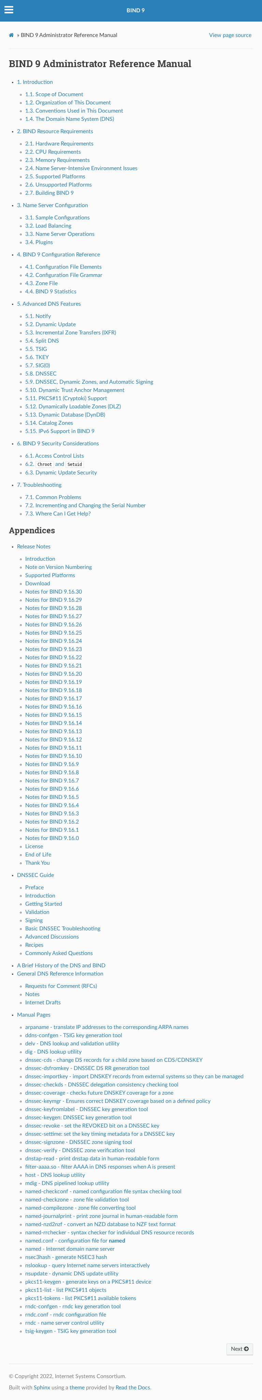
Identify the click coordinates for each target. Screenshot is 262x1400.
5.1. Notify (38, 316)
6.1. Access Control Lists (54, 456)
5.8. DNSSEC (41, 374)
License (34, 846)
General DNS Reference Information (60, 974)
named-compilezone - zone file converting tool (80, 1208)
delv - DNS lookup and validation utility (72, 1043)
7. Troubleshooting (39, 485)
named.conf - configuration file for (75, 1241)
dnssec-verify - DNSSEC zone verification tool (80, 1150)
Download (37, 583)
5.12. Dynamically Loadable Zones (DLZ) (73, 406)
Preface (34, 887)
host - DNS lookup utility (55, 1175)
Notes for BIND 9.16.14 (53, 723)
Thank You (37, 863)
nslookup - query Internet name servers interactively (87, 1265)
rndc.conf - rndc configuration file (65, 1315)
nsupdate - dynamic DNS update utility (71, 1273)
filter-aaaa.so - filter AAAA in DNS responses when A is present (100, 1167)
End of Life (38, 854)
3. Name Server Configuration (52, 205)
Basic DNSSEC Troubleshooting (62, 928)
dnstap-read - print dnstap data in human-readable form (92, 1158)
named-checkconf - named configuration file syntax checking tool (103, 1191)
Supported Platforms (50, 575)
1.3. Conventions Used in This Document (74, 111)
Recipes (34, 945)
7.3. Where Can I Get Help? (58, 514)
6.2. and (53, 464)
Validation (37, 912)
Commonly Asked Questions (59, 953)
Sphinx (42, 1387)
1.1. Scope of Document (54, 94)
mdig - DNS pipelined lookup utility (67, 1183)
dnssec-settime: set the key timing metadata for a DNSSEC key (100, 1134)
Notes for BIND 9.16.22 (53, 657)
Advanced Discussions (52, 937)
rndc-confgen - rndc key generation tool (73, 1306)
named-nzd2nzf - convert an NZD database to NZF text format (100, 1224)
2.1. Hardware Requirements (59, 144)
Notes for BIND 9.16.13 (53, 731)
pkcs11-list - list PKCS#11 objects (65, 1290)
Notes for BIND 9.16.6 (52, 789)
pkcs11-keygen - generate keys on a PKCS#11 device (88, 1282)
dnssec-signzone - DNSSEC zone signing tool (78, 1142)
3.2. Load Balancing (48, 226)
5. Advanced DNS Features (49, 304)
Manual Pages (33, 1015)
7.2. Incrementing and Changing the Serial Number (85, 505)
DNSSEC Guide (35, 875)
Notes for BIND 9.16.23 (53, 649)
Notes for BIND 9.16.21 (53, 666)
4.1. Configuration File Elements (63, 267)
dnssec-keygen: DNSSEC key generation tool (78, 1117)
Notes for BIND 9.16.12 (53, 739)
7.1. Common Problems (53, 497)
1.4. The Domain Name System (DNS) (69, 119)
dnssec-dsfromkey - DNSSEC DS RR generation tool (87, 1068)
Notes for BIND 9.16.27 (53, 616)
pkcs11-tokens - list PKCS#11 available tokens (80, 1298)
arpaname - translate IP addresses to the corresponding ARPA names (107, 1027)
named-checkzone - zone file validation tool (77, 1199)
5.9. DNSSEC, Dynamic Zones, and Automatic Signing (89, 382)
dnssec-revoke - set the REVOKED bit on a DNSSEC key (92, 1126)
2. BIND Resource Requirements (55, 131)
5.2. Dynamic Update (50, 324)
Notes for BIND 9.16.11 (53, 748)
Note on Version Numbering (58, 567)
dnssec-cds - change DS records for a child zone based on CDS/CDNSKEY (114, 1060)
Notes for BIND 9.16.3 (52, 813)
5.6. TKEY (37, 357)
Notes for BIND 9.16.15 (53, 715)
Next (237, 1349)
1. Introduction (35, 82)
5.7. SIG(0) (37, 365)
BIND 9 (136, 10)
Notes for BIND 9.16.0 (52, 838)
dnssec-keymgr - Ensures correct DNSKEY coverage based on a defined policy (117, 1101)
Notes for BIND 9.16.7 (52, 781)
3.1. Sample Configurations (57, 217)
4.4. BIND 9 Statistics (50, 291)
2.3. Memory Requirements (57, 160)
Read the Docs (133, 1387)
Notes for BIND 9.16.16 (53, 707)
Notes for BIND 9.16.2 (52, 822)
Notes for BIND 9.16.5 (52, 797)
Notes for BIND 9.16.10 (53, 756)
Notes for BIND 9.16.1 (52, 830)
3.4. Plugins (39, 242)
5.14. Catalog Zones (49, 423)
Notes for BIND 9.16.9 (52, 764)
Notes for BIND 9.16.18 (53, 690)
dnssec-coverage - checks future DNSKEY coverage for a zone (99, 1093)
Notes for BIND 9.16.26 (53, 624)
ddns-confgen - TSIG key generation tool (73, 1035)
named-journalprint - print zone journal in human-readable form (101, 1216)
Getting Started (43, 904)
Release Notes (33, 546)
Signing (34, 920)
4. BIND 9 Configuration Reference (58, 254)
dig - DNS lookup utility (53, 1052)
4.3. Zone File (41, 283)
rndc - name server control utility (64, 1323)
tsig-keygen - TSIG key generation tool (70, 1331)
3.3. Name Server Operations (59, 234)
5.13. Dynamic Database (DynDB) (65, 415)
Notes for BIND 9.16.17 (53, 698)
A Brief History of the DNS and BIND (61, 965)
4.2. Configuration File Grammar (63, 275)
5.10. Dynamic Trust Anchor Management (75, 390)
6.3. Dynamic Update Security (61, 472)
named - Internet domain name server (70, 1249)
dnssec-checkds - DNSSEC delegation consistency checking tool (101, 1084)
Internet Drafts (43, 1002)
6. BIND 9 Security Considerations (58, 443)
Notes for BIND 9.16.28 (53, 608)
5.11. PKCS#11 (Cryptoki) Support (66, 398)
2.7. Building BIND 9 (49, 193)
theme (77, 1387)
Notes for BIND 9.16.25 (53, 633)
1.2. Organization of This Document (68, 102)
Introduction (40, 559)
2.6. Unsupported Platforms (58, 185)
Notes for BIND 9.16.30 (53, 592)
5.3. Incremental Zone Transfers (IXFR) (70, 332)
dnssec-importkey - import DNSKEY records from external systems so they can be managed (134, 1076)
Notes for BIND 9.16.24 (53, 641)
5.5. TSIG (36, 349)
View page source (230, 35)
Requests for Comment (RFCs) (61, 986)
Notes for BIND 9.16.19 (53, 682)
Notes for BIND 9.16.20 (53, 674)
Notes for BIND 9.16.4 (52, 805)
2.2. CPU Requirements (53, 152)
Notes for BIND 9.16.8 (52, 772)
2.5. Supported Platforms (55, 176)
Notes (32, 994)
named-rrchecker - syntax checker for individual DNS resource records (109, 1232)
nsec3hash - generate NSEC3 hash (66, 1257)
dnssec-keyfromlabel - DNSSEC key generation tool (86, 1109)
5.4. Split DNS (42, 341)
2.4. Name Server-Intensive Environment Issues (81, 168)
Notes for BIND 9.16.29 (53, 600)
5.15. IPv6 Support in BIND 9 (59, 431)
